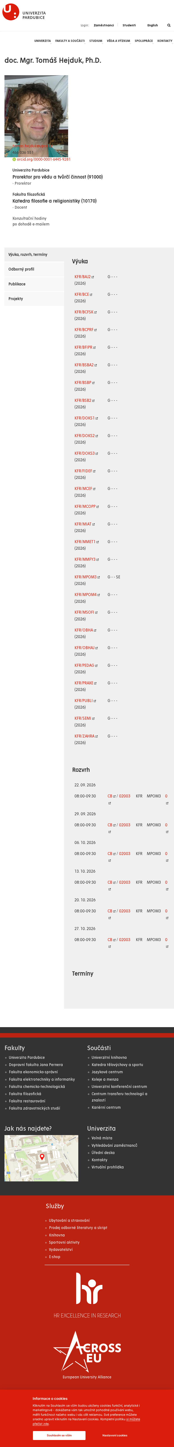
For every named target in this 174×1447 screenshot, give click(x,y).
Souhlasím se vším (59, 1435)
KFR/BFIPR (83, 347)
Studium (95, 40)
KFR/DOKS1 (84, 418)
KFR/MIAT (82, 524)
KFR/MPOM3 (85, 577)
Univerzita (42, 40)
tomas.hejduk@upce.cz (33, 146)
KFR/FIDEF (83, 471)
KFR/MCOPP (84, 506)
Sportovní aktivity (64, 1242)
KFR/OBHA (83, 630)
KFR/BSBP (82, 383)
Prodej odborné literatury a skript (78, 1228)
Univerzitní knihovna (109, 1058)
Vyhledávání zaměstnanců (114, 1146)
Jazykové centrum (107, 1072)
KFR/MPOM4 (85, 595)
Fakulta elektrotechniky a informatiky (42, 1079)
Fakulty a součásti (70, 40)
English (152, 25)
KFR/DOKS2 (84, 436)
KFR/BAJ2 (82, 277)
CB (110, 796)
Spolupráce (144, 40)
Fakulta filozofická (25, 1094)
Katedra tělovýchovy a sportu (117, 1065)
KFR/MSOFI (84, 612)
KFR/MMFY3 (84, 559)
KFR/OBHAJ (84, 648)
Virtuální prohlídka (108, 1167)
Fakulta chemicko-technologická (37, 1087)
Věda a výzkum (118, 40)
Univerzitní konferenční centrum (119, 1087)
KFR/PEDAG (84, 665)
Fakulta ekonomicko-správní (33, 1072)
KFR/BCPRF (83, 330)
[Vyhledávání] (169, 25)
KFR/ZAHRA (84, 736)
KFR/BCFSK (83, 312)
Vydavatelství (61, 1250)
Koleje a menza (105, 1079)
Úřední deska (103, 1153)
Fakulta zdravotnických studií (34, 1108)
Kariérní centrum (106, 1108)
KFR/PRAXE (83, 683)
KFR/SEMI (82, 718)
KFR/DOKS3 (84, 453)
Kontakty (164, 40)
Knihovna (57, 1235)
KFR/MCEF (83, 489)
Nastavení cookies (114, 1435)
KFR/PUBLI (83, 701)
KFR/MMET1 (84, 542)
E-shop (54, 1257)
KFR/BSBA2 (84, 365)
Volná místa (102, 1138)
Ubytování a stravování (69, 1221)
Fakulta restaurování (27, 1101)
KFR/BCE (81, 294)
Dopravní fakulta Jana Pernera (36, 1065)
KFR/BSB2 (82, 400)
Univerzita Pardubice (27, 1058)
